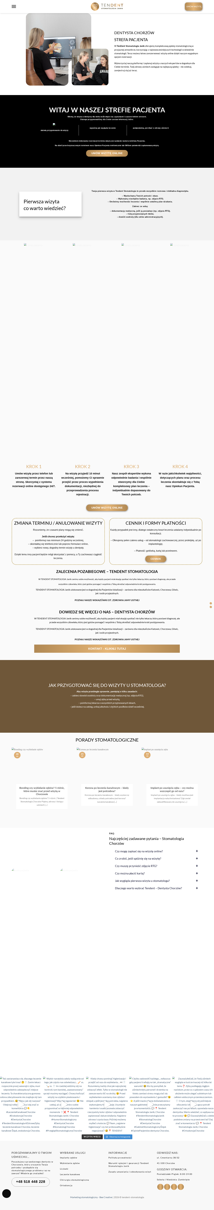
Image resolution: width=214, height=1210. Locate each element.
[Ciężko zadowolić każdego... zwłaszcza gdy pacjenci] (150, 1104)
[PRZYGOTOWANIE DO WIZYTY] (211, 607)
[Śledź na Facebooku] (160, 1187)
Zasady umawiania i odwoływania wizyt (129, 1171)
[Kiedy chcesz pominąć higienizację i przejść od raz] (107, 1104)
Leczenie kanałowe (70, 1174)
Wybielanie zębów (70, 1163)
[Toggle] (32, 649)
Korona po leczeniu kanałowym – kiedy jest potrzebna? (107, 789)
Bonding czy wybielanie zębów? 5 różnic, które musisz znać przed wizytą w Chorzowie (41, 791)
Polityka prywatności (120, 1157)
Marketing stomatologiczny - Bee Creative (91, 1197)
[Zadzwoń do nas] (174, 1187)
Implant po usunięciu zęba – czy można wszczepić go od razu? (172, 789)
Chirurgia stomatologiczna (74, 1180)
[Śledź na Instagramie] (167, 1187)
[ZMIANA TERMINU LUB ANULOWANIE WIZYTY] (211, 603)
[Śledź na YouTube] (181, 1187)
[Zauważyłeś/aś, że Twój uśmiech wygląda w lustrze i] (193, 1104)
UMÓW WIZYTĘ (193, 6)
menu (14, 8)
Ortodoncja (66, 1185)
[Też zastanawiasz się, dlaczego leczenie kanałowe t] (21, 1104)
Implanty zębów (68, 1157)
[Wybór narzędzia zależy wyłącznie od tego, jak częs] (64, 1104)
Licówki (64, 1169)
